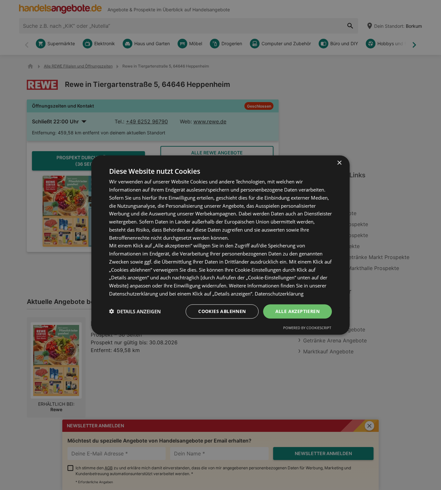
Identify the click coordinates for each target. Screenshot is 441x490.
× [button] (339, 163)
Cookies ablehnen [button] (222, 311)
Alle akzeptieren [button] (297, 311)
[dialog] (220, 245)
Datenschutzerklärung (279, 293)
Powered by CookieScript (307, 327)
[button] (135, 311)
